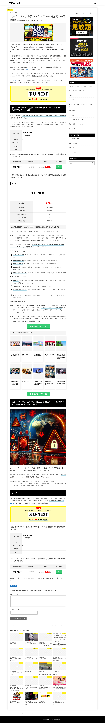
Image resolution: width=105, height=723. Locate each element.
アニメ (73, 143)
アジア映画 (74, 138)
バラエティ (10, 9)
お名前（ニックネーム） (17, 610)
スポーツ (73, 152)
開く (59, 166)
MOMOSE (49, 719)
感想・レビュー (14, 594)
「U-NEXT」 (28, 69)
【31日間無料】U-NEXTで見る (38, 326)
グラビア (73, 147)
